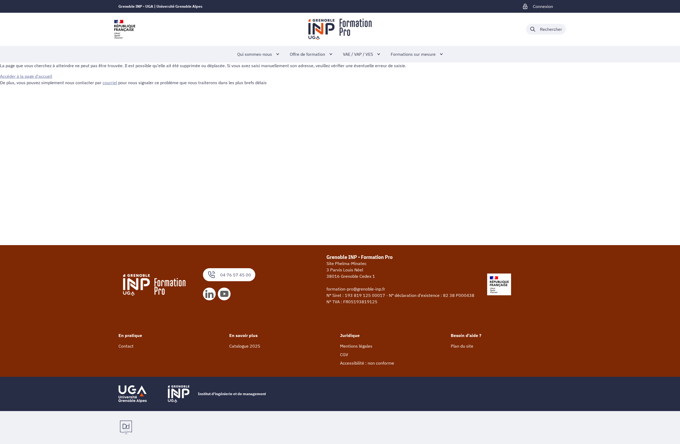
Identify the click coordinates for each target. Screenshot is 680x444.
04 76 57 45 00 (235, 275)
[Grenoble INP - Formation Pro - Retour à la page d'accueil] (340, 29)
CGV (344, 354)
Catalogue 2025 (244, 346)
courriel (110, 82)
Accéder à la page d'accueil (26, 76)
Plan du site (462, 346)
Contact (126, 346)
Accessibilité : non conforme (367, 363)
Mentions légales (356, 346)
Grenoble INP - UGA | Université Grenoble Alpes (160, 6)
